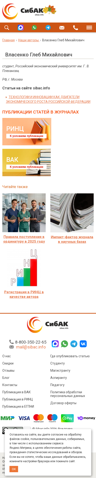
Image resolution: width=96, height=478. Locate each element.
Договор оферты (63, 403)
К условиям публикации (26, 136)
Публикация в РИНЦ (17, 399)
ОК (14, 469)
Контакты (9, 385)
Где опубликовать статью (70, 356)
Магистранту (60, 370)
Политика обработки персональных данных (67, 394)
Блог (6, 378)
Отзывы (8, 370)
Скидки (8, 363)
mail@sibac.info (31, 347)
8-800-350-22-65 (30, 342)
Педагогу (57, 385)
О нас (6, 356)
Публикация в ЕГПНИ (18, 406)
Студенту (57, 363)
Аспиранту (58, 378)
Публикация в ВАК (16, 392)
